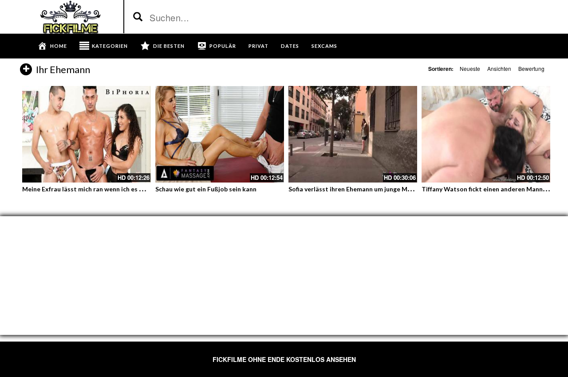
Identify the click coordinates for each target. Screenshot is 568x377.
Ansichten (499, 68)
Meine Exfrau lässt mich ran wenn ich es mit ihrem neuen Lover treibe (123, 189)
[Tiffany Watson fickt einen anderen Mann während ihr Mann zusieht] (486, 134)
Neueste (470, 68)
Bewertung (531, 68)
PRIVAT (258, 46)
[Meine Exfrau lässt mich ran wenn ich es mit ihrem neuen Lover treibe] (86, 134)
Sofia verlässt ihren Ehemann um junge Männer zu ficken (369, 189)
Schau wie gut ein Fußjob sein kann (205, 189)
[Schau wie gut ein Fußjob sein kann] (219, 134)
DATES (290, 46)
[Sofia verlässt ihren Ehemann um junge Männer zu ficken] (352, 134)
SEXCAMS (324, 46)
